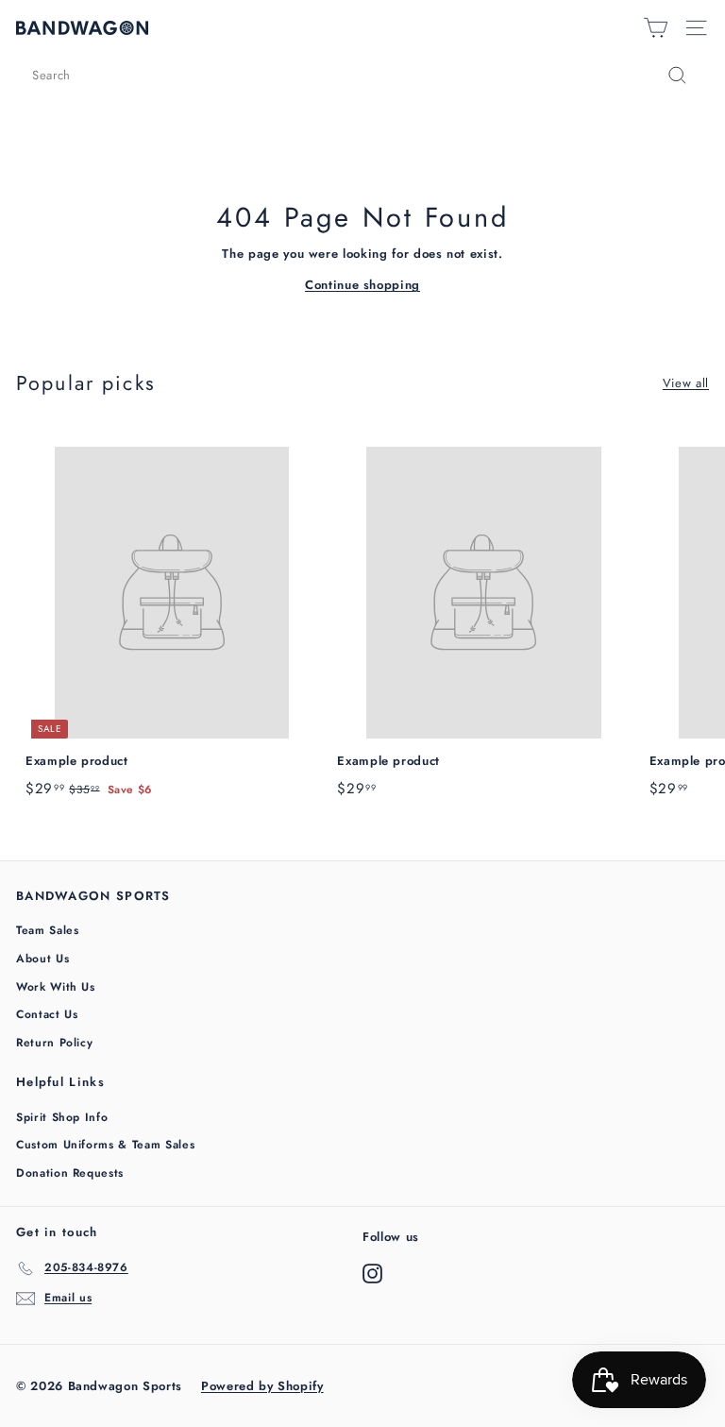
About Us (42, 958)
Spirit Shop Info (62, 1117)
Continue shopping (362, 285)
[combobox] (362, 75)
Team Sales (47, 930)
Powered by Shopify (262, 1386)
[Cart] (655, 28)
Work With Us (55, 986)
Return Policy (54, 1042)
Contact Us (47, 1014)
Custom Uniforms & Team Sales (105, 1144)
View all (686, 383)
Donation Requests (70, 1172)
